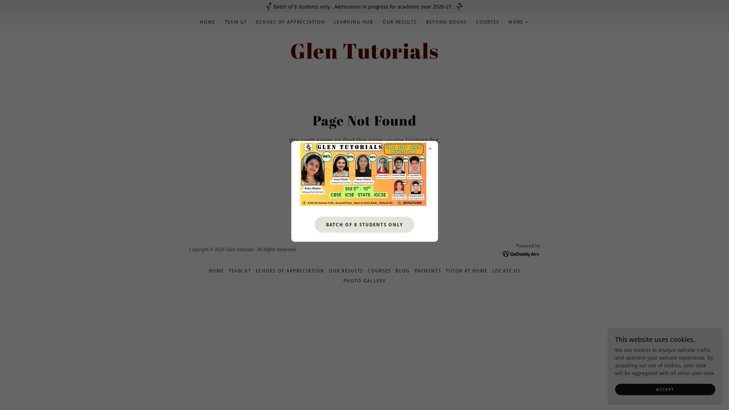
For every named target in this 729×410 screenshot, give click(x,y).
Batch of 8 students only (364, 224)
